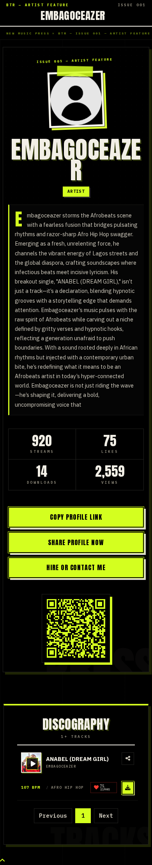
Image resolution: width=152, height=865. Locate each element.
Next (106, 815)
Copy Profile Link (76, 517)
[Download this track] (128, 788)
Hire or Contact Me (76, 567)
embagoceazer (73, 15)
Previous (53, 815)
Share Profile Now (76, 542)
